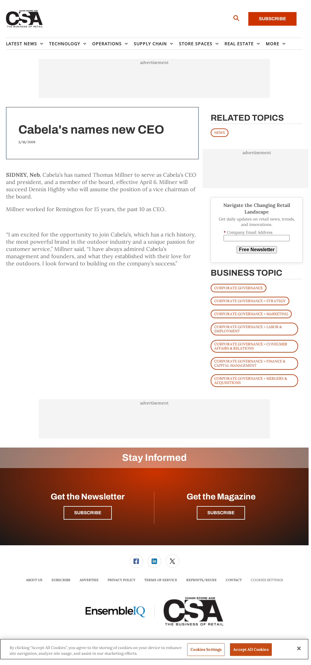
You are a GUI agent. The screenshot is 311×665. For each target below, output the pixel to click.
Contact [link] (234, 580)
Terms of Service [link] (160, 580)
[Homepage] (24, 19)
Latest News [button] (21, 43)
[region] (154, 649)
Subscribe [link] (61, 580)
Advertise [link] (89, 580)
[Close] (299, 648)
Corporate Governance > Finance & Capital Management (249, 363)
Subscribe (272, 18)
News (219, 132)
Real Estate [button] (239, 43)
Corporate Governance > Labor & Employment (248, 329)
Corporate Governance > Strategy (250, 301)
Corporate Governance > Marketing (251, 314)
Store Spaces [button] (195, 43)
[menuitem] (27, 43)
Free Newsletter (257, 249)
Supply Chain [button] (150, 43)
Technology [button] (64, 43)
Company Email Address (248, 232)
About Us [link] (34, 580)
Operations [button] (107, 43)
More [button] (272, 43)
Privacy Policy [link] (121, 580)
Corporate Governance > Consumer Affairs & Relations (250, 346)
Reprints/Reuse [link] (201, 580)
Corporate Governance (238, 288)
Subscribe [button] (87, 512)
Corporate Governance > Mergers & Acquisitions (250, 380)
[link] (136, 561)
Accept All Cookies (250, 649)
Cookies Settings (267, 580)
